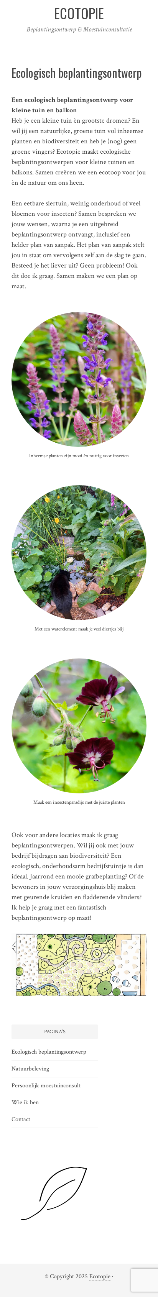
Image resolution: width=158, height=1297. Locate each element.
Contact (21, 1119)
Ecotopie (99, 1276)
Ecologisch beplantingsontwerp (49, 1052)
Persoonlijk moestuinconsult (46, 1086)
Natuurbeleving (30, 1069)
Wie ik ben (25, 1102)
